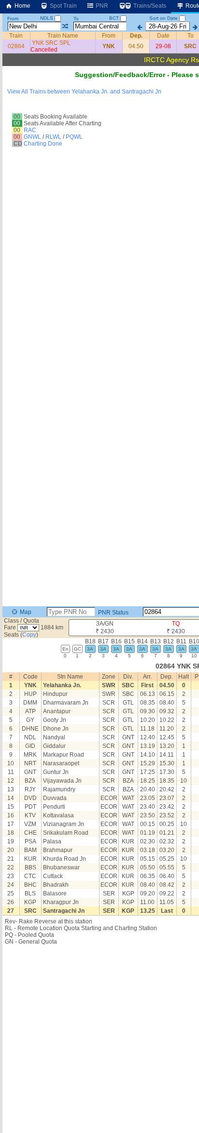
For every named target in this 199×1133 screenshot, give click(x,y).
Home (21, 5)
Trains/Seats (149, 5)
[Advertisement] (99, 113)
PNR (101, 5)
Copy (29, 634)
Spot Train (62, 5)
